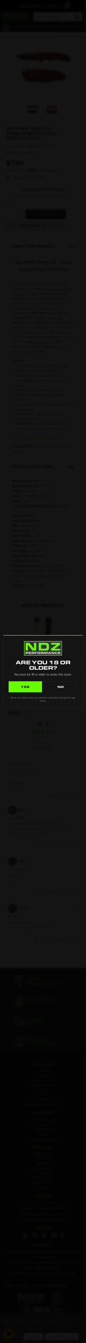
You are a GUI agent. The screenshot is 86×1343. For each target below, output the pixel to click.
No (60, 687)
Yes (25, 687)
